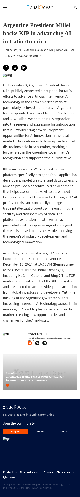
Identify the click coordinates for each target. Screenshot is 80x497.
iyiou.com (9, 477)
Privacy (48, 472)
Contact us (10, 472)
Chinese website (66, 472)
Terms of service (30, 472)
